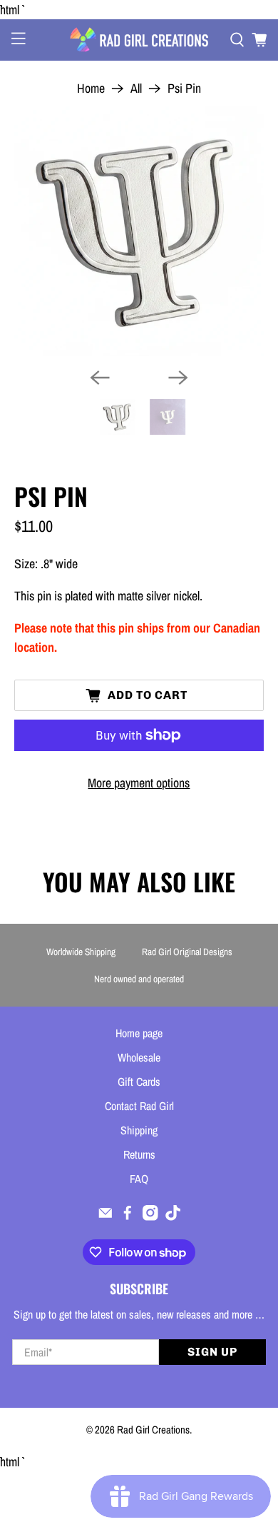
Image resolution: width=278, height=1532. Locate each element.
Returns (139, 1154)
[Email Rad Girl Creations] (105, 1216)
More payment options (139, 783)
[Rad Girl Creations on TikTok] (173, 1216)
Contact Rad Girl (139, 1106)
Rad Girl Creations (153, 1429)
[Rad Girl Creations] (139, 39)
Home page (139, 1033)
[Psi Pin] (139, 231)
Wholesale (139, 1057)
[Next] (178, 377)
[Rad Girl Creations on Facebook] (127, 1216)
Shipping (139, 1130)
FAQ (139, 1178)
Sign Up (212, 1352)
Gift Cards (139, 1081)
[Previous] (99, 377)
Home (91, 88)
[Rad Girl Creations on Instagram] (150, 1216)
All (136, 88)
